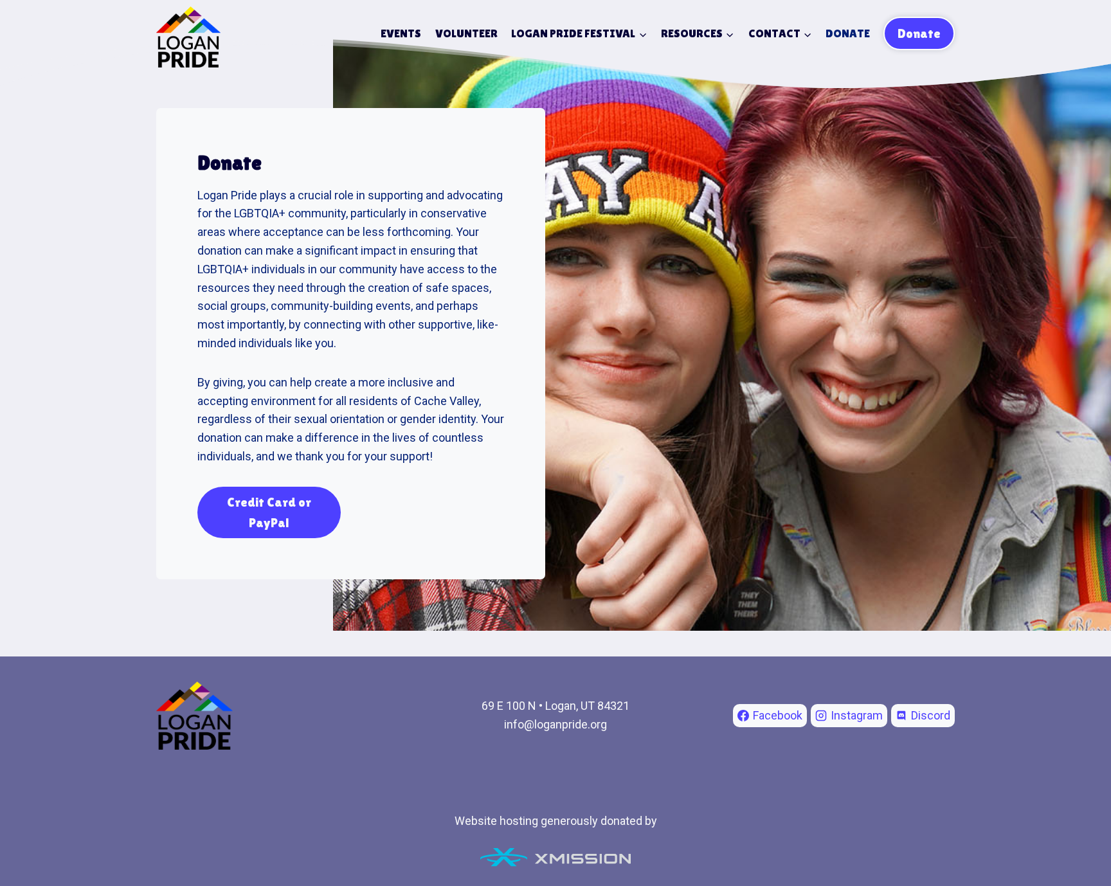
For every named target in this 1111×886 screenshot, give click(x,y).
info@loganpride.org (555, 724)
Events (401, 33)
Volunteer (466, 33)
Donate (848, 33)
